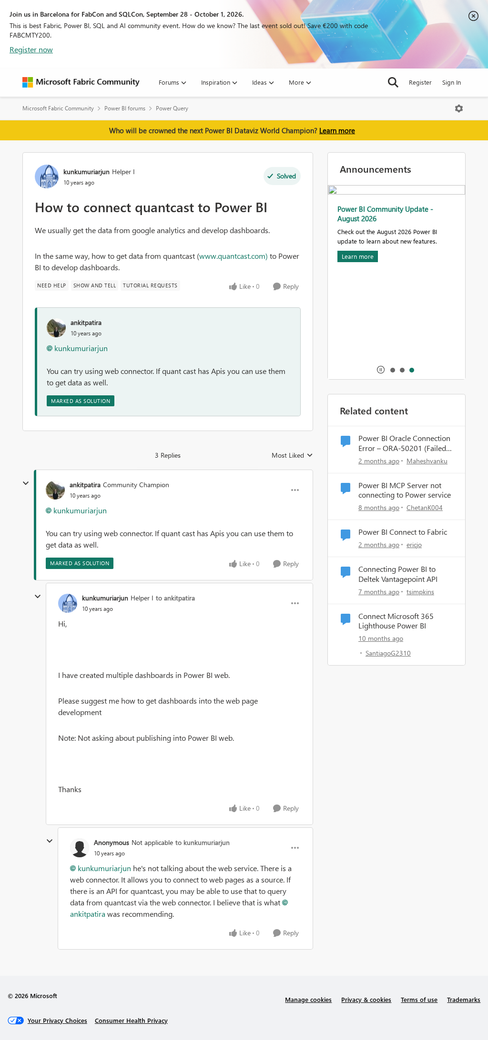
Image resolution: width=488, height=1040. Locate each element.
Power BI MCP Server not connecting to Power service (404, 490)
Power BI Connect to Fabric (402, 532)
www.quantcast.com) (233, 256)
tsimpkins (420, 591)
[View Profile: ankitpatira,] (56, 327)
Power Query (172, 108)
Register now (31, 49)
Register (420, 82)
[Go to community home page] (81, 82)
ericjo (414, 544)
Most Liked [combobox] (292, 455)
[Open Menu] (459, 108)
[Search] (393, 82)
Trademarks (463, 999)
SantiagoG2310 (388, 652)
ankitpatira (86, 322)
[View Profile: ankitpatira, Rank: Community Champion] (55, 490)
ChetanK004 (425, 507)
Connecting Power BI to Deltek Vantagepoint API (397, 574)
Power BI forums (124, 108)
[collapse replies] (25, 483)
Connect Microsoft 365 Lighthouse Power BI (396, 621)
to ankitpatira (175, 597)
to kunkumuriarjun (202, 842)
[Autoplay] (380, 369)
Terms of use (419, 999)
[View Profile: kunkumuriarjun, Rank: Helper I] (47, 176)
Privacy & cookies (366, 999)
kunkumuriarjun (86, 171)
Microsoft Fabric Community (58, 108)
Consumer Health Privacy (131, 1020)
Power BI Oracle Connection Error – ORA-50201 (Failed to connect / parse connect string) (404, 443)
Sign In (451, 82)
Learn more (337, 130)
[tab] (392, 369)
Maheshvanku (427, 460)
